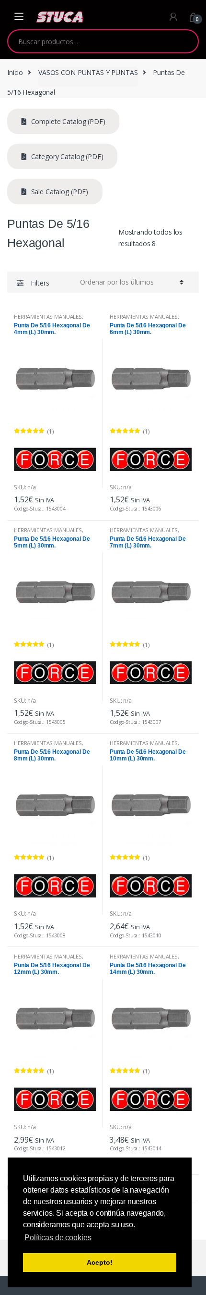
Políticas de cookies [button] (57, 1237)
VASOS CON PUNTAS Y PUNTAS (88, 72)
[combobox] (89, 41)
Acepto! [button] (99, 1262)
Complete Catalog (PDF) (67, 121)
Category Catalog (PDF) (66, 156)
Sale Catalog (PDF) (58, 191)
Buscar (184, 41)
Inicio (15, 72)
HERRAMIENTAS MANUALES (48, 316)
